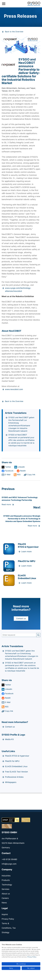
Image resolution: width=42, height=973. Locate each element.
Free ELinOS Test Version (16, 772)
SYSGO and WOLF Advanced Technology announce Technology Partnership (20, 498)
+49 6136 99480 (9, 859)
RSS (18, 474)
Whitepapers (10, 782)
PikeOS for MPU (12, 761)
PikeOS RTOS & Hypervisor (17, 756)
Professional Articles (14, 777)
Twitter (8, 467)
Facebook (9, 471)
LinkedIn (21, 467)
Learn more (26, 551)
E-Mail (7, 474)
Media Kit (9, 739)
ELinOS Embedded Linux (16, 766)
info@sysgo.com (9, 864)
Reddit (23, 471)
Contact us (21, 618)
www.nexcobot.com (14, 389)
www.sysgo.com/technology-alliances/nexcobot (18, 289)
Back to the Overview (14, 31)
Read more (6, 504)
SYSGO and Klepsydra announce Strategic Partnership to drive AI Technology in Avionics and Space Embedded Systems (21, 518)
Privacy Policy (31, 957)
